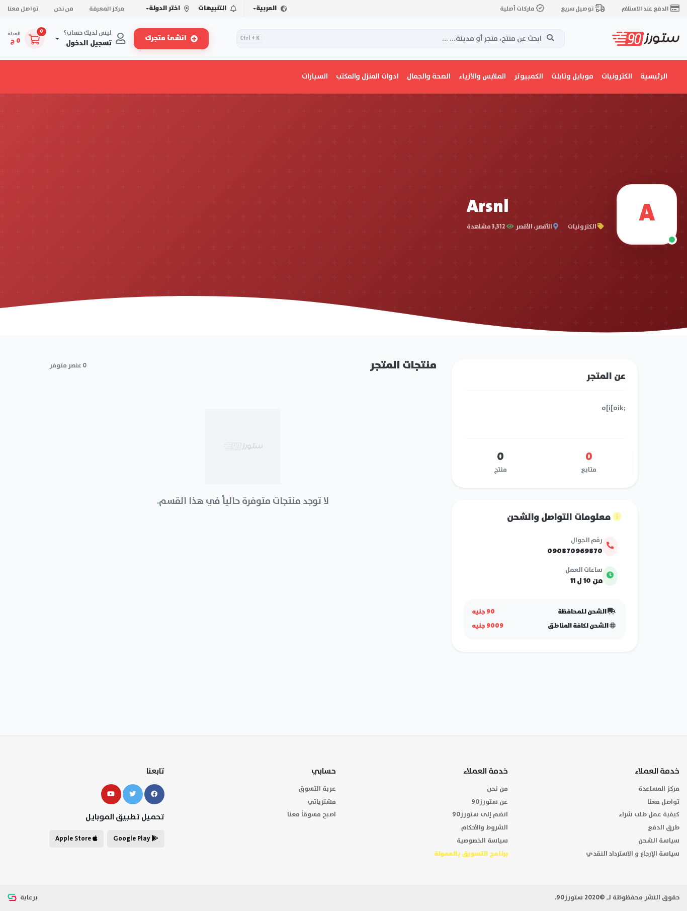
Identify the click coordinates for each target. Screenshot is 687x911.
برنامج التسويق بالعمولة (471, 854)
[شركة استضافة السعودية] (13, 897)
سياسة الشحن (658, 841)
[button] (616, 76)
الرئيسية (653, 76)
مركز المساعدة (658, 789)
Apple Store (74, 838)
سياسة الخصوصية (482, 841)
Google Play (132, 838)
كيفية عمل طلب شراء (649, 814)
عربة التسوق (317, 789)
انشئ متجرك (166, 38)
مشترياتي (321, 802)
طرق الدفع (663, 827)
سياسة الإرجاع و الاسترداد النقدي (632, 854)
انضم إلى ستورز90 (480, 814)
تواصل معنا (23, 9)
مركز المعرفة (106, 9)
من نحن (63, 9)
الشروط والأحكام (484, 827)
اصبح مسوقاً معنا (311, 814)
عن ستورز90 (489, 802)
